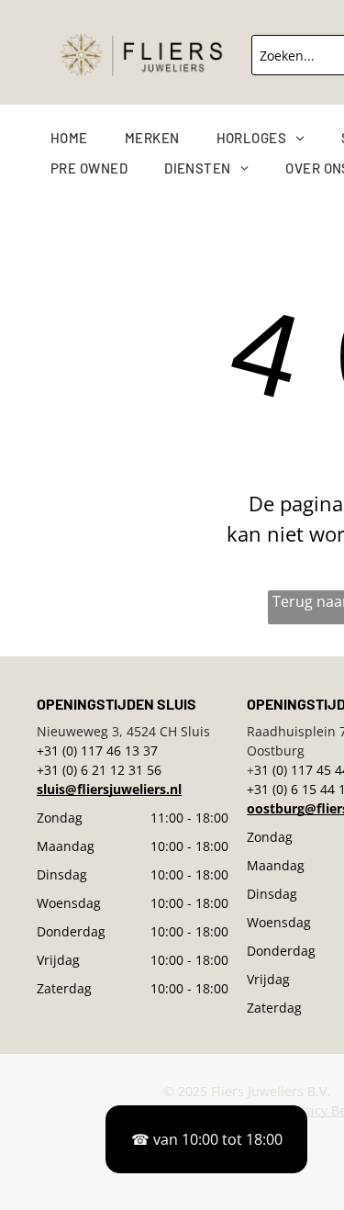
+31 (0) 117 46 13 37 (97, 750)
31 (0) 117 (283, 770)
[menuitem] (87, 138)
